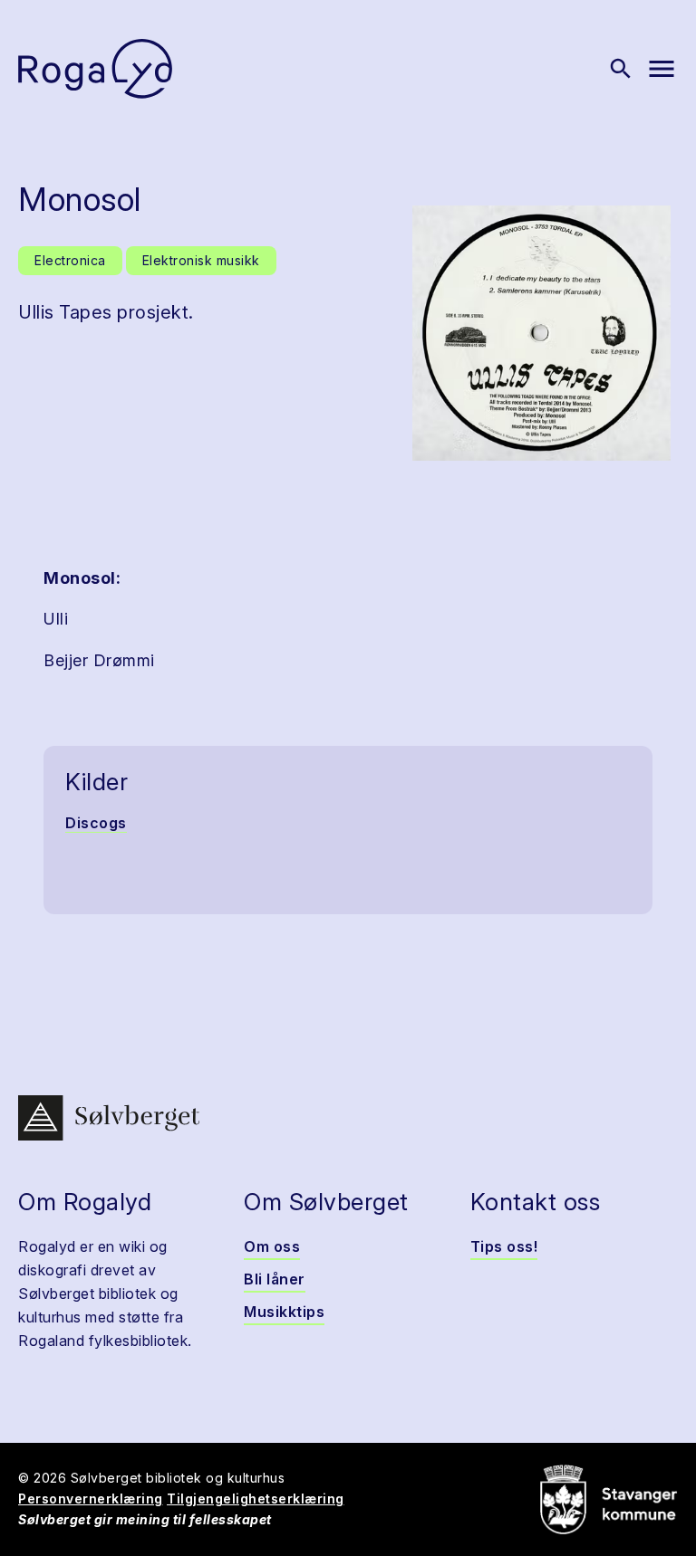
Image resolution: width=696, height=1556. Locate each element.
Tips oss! (504, 1246)
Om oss (272, 1246)
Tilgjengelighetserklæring (255, 1498)
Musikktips (284, 1312)
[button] (541, 333)
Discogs (96, 823)
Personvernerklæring (90, 1498)
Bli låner (274, 1279)
